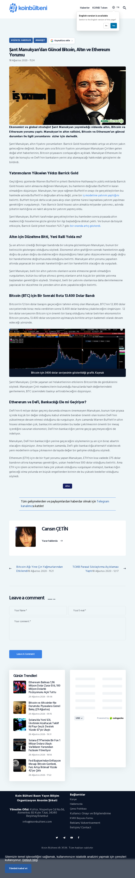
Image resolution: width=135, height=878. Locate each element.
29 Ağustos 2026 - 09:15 (40, 714)
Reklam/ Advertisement (85, 822)
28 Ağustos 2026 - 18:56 (40, 755)
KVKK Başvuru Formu (81, 818)
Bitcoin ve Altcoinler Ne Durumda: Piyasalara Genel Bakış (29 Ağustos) (44, 706)
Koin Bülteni (49, 848)
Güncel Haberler (22, 40)
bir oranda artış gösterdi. (85, 225)
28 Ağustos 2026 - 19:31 (40, 734)
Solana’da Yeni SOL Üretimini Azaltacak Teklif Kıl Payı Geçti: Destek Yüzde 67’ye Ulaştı (44, 725)
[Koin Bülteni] (28, 4)
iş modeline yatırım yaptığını (100, 195)
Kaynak (99, 372)
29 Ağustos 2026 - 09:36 (40, 697)
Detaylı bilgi (30, 860)
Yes (113, 26)
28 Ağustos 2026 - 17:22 (40, 775)
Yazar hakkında (49, 541)
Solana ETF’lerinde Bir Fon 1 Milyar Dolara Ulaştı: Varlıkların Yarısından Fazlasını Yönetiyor (44, 745)
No (106, 26)
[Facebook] (78, 837)
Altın (67, 486)
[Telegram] (64, 837)
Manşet (41, 40)
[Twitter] (57, 837)
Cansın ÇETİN (55, 529)
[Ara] (124, 8)
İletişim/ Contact (80, 827)
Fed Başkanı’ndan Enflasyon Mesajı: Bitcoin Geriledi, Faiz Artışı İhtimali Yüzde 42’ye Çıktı (45, 765)
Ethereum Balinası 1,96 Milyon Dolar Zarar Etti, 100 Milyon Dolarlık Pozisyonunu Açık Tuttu (44, 687)
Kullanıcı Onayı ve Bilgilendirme (90, 813)
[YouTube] (71, 837)
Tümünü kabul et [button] (18, 868)
